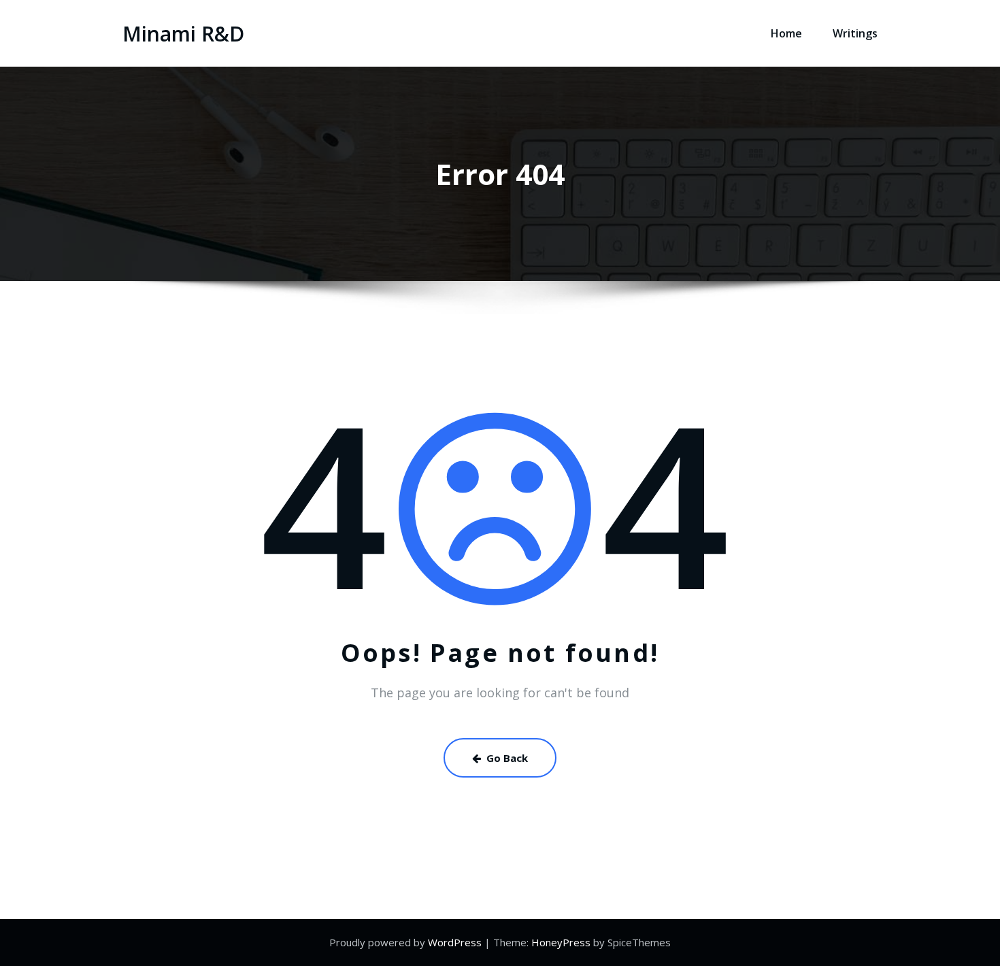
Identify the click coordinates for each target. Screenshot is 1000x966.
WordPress (455, 942)
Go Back (507, 758)
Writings (855, 33)
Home (786, 33)
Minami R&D (183, 34)
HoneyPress (560, 942)
